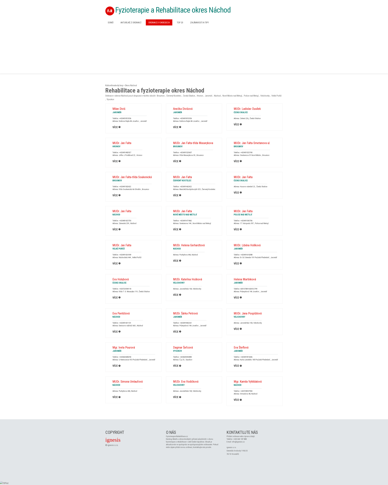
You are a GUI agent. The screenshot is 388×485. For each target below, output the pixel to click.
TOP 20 (180, 22)
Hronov (200, 96)
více (115, 127)
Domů (110, 22)
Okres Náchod (131, 85)
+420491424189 (125, 255)
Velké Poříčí (276, 96)
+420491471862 (186, 220)
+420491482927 (125, 152)
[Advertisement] (194, 49)
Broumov (161, 96)
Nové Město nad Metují (232, 96)
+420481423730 (125, 220)
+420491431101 (125, 323)
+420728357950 (246, 391)
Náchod (217, 96)
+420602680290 (125, 357)
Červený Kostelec (173, 96)
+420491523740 (246, 152)
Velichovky (265, 96)
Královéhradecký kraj (114, 85)
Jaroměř (208, 96)
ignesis (112, 440)
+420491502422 (125, 186)
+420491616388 (246, 255)
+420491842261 (186, 323)
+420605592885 (186, 357)
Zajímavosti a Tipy (199, 22)
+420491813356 (125, 118)
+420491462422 (186, 186)
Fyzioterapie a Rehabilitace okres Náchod (173, 10)
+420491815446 (246, 357)
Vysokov (110, 99)
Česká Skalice (189, 96)
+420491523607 (186, 152)
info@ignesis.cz (238, 442)
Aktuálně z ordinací (130, 22)
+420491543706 (246, 220)
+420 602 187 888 (240, 439)
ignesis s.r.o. (113, 445)
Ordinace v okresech (159, 22)
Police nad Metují (251, 96)
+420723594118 (125, 289)
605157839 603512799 (248, 289)
